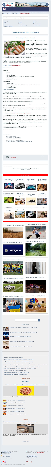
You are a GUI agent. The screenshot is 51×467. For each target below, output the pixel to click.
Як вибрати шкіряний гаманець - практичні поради (21, 346)
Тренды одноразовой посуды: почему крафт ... (16, 402)
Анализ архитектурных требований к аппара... (31, 208)
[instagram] (5, 462)
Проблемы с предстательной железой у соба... (42, 195)
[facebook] (1, 462)
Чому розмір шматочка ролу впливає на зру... (16, 414)
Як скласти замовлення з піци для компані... (15, 400)
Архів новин (5, 12)
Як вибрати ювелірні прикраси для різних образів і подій (22, 341)
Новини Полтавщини (21, 12)
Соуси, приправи (36, 25)
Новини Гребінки (12, 12)
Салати (20, 22)
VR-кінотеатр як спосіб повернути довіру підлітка (20, 336)
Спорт (13, 13)
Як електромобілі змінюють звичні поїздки (31, 181)
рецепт (15, 158)
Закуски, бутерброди (22, 25)
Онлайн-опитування (31, 455)
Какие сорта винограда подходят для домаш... (8, 194)
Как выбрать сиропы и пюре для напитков (15, 408)
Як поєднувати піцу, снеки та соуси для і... (15, 405)
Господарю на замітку (8, 26)
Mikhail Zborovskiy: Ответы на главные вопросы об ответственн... (24, 332)
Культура (4, 13)
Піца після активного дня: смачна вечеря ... (15, 411)
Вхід (28, 169)
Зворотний (4, 455)
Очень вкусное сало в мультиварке (13, 137)
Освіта (44, 12)
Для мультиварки (7, 25)
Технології (17, 13)
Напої (5, 22)
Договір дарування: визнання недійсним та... (42, 180)
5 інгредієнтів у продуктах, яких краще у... (20, 195)
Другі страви (35, 21)
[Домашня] (4, 10)
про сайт (8, 456)
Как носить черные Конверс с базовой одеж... (31, 194)
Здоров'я (9, 13)
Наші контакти (4, 451)
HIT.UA (27, 461)
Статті (11, 17)
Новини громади (30, 12)
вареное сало (11, 158)
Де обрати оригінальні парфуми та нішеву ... (20, 208)
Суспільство (39, 12)
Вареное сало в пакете (11, 136)
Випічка (20, 21)
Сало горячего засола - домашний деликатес (15, 140)
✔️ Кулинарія (16, 17)
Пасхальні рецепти (37, 23)
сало (19, 158)
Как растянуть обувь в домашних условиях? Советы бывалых (19, 141)
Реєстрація (24, 169)
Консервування (21, 23)
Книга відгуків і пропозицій (32, 456)
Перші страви (6, 21)
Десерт (34, 22)
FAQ (27, 457)
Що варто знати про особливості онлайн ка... (8, 180)
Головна (8, 17)
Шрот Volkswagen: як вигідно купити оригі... (20, 180)
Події (36, 12)
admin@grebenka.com (6, 452)
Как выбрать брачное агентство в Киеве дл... (42, 208)
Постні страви (7, 23)
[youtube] (3, 462)
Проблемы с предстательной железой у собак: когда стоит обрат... (24, 327)
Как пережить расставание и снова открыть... (8, 209)
